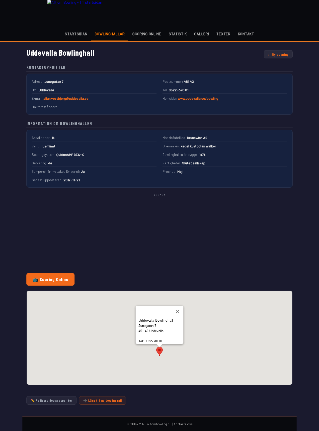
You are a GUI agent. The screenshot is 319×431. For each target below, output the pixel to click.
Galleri (201, 34)
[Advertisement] (159, 232)
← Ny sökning (278, 54)
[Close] (177, 312)
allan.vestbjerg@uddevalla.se (65, 98)
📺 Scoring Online (50, 279)
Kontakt (246, 34)
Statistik (178, 34)
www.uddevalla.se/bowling (198, 98)
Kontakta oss (183, 424)
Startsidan (76, 34)
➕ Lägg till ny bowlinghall (102, 400)
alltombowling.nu (159, 424)
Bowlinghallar (110, 34)
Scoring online (146, 34)
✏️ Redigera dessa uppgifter (51, 400)
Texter (223, 34)
